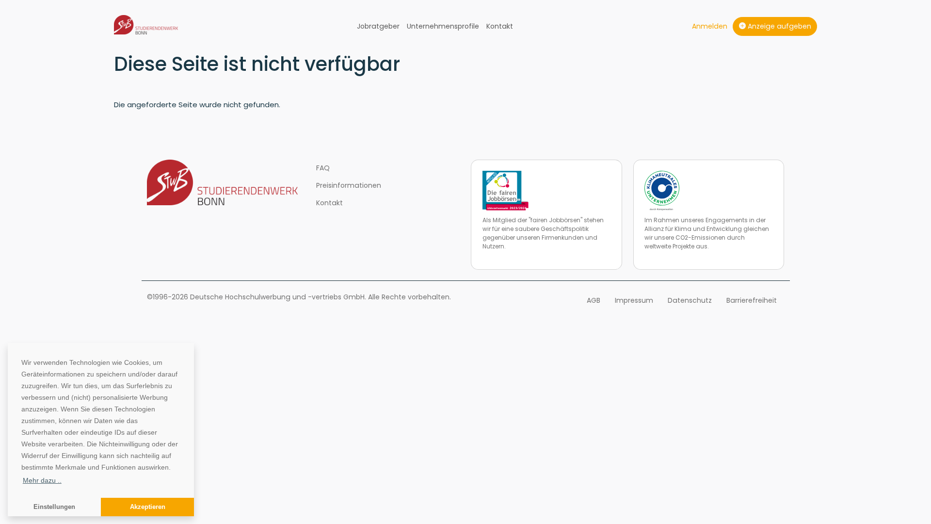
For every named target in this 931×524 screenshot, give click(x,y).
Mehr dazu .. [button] (42, 480)
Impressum (634, 300)
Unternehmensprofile (443, 26)
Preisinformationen (348, 185)
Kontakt (499, 26)
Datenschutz (690, 300)
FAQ (323, 168)
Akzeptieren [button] (147, 507)
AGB (593, 300)
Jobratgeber (378, 26)
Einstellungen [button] (54, 507)
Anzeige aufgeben (778, 26)
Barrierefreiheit (751, 300)
